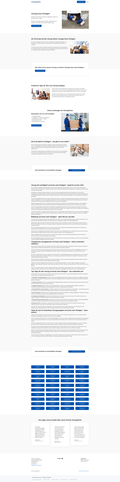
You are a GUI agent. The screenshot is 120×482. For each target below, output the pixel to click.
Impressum (81, 470)
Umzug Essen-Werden (55, 479)
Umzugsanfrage (81, 1)
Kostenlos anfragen (36, 25)
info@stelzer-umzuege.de (36, 465)
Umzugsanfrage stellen (76, 170)
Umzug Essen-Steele (46, 479)
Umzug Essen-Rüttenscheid (36, 479)
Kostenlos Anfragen (40, 70)
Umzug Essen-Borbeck (64, 479)
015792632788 (34, 464)
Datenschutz (86, 470)
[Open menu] (88, 1)
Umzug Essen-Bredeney (73, 479)
